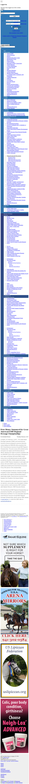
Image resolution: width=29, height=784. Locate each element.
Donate (2, 775)
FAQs (8, 95)
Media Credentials (11, 416)
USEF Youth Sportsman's (13, 279)
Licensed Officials (11, 373)
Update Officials (11, 394)
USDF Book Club (11, 158)
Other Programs (11, 137)
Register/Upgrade (11, 229)
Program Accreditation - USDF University (17, 402)
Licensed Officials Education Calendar (16, 197)
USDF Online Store (12, 208)
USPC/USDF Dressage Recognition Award (17, 273)
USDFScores (10, 346)
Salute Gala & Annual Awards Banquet (16, 242)
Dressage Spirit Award (12, 280)
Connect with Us (6, 36)
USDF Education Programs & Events (16, 115)
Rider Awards (10, 286)
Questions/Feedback (6, 771)
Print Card (9, 219)
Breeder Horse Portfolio (12, 236)
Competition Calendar (12, 345)
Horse (8, 228)
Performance (10, 259)
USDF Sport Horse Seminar (14, 134)
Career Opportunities (12, 92)
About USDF (10, 53)
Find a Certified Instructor (13, 104)
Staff (8, 69)
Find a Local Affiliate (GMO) (14, 102)
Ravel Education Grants (12, 276)
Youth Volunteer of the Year (13, 256)
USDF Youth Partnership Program (15, 151)
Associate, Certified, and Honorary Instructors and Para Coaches (15, 182)
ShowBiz (9, 319)
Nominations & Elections (13, 91)
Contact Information (12, 66)
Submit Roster (10, 395)
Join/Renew (3, 774)
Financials (9, 90)
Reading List (10, 180)
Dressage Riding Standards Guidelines (16, 184)
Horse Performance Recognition (15, 287)
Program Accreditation (12, 166)
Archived (11, 265)
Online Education (11, 163)
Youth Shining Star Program (14, 275)
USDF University (11, 153)
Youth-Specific (10, 144)
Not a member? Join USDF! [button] (16, 33)
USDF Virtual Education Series (14, 159)
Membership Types (11, 59)
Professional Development (13, 177)
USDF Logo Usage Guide (13, 419)
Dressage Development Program (15, 175)
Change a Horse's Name (13, 233)
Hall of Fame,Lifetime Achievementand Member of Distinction (13, 249)
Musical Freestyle (11, 311)
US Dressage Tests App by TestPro (15, 210)
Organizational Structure (13, 87)
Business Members (11, 70)
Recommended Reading (13, 123)
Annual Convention (11, 88)
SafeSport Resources (12, 94)
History (8, 56)
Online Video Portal (12, 136)
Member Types (10, 218)
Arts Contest (10, 284)
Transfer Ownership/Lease (13, 230)
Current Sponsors (11, 71)
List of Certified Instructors (13, 381)
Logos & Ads (7, 525)
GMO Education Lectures (13, 169)
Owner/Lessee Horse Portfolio (14, 235)
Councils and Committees (13, 85)
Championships (10, 298)
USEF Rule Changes (12, 348)
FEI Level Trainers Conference (14, 139)
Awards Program (11, 239)
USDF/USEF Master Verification (15, 225)
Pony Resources (11, 198)
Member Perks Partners (12, 73)
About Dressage (11, 55)
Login (14, 16)
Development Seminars (12, 176)
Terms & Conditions (14, 761)
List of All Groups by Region (14, 398)
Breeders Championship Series (14, 304)
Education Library (11, 162)
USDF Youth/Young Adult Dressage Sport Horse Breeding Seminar (17, 149)
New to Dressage (11, 99)
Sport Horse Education (12, 127)
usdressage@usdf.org (23, 516)
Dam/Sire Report (11, 237)
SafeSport (3, 769)
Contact (2, 777)
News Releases (10, 420)
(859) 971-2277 (6, 757)
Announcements (8, 521)
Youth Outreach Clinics (12, 147)
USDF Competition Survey (13, 352)
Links (5, 531)
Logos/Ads (9, 418)
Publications (10, 409)
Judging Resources (11, 196)
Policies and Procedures (12, 84)
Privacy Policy (3, 761)
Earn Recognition (11, 165)
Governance (10, 80)
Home (5, 423)
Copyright (8, 761)
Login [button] (16, 28)
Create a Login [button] (16, 30)
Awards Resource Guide (13, 240)
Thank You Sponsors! (16, 36)
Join (8, 105)
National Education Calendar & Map (16, 113)
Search (10, 264)
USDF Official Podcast (12, 190)
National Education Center (13, 57)
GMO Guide (10, 392)
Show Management (11, 315)
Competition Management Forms (15, 318)
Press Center (7, 424)
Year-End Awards (11, 260)
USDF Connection (11, 411)
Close (2, 9)
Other (8, 283)
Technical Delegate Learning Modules (16, 170)
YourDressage (10, 413)
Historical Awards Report (14, 266)
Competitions (10, 112)
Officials (9, 78)
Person (8, 216)
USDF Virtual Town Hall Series (14, 161)
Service (8, 246)
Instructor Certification (12, 179)
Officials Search (11, 316)
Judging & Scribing (11, 101)
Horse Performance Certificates (14, 338)
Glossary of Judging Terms (13, 191)
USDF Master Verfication (13, 223)
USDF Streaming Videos (13, 211)
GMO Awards (10, 251)
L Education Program (12, 119)
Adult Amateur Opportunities (14, 193)
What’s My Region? (12, 222)
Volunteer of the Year (12, 254)
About (2, 765)
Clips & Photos (7, 524)
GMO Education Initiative (13, 168)
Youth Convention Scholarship (14, 277)
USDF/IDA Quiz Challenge (13, 140)
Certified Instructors (11, 77)
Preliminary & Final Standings (14, 262)
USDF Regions (10, 62)
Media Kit (9, 415)
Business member (17, 27)
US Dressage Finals (11, 300)
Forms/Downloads (5, 770)
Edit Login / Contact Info (13, 226)
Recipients (10, 291)
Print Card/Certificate (12, 232)
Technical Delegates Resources (14, 374)
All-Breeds (10, 261)
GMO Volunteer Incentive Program (15, 253)
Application (10, 290)
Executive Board (11, 67)
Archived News (7, 522)
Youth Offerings (11, 64)
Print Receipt (10, 221)
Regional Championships (13, 301)
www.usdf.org (14, 516)
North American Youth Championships (16, 302)
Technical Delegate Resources (14, 194)
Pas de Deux (10, 312)
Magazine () (14, 63)
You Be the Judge (11, 157)
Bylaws (9, 83)
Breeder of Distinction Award (14, 289)
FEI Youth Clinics (11, 146)
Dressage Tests (10, 343)
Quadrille (9, 314)
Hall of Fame (10, 60)
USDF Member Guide (12, 412)
